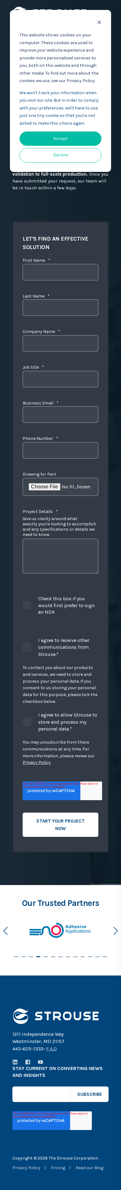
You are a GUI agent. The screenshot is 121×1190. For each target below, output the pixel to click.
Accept (60, 138)
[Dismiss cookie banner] (99, 23)
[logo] (55, 1016)
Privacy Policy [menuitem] (26, 1167)
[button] (16, 956)
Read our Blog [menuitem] (89, 1167)
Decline (60, 155)
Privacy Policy (37, 762)
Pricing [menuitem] (58, 1167)
